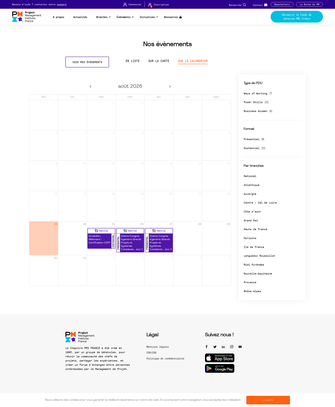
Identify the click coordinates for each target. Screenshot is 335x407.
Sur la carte (158, 61)
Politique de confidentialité (165, 358)
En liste (133, 61)
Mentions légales (158, 346)
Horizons (250, 238)
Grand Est (251, 220)
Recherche (236, 4)
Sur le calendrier (193, 61)
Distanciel (255, 148)
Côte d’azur (252, 211)
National (250, 176)
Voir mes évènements (87, 62)
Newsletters (282, 4)
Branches (101, 17)
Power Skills (256, 102)
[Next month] (170, 86)
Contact (258, 4)
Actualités (80, 17)
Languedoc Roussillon (259, 255)
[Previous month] (90, 86)
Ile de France (254, 247)
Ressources (171, 17)
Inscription (161, 4)
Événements (124, 17)
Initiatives (147, 17)
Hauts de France (255, 229)
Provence (250, 282)
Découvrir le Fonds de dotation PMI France (296, 16)
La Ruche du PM (309, 4)
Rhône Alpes (252, 291)
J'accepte (268, 400)
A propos (58, 17)
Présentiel (254, 139)
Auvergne (250, 194)
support (62, 4)
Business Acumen (258, 111)
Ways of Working (258, 93)
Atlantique (251, 185)
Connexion (135, 4)
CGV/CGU (151, 352)
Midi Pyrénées (254, 264)
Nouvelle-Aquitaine (258, 273)
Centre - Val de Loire (260, 202)
